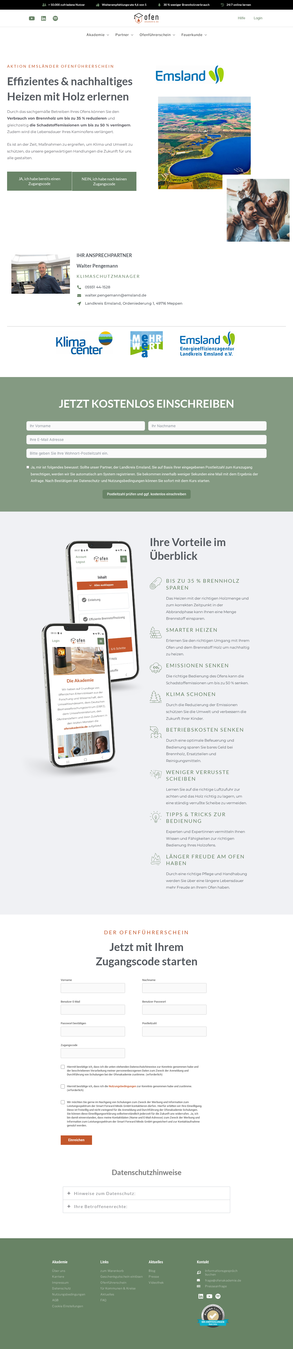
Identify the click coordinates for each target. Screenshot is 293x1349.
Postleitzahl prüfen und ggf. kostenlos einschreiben (146, 494)
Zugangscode (69, 1045)
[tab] (146, 1193)
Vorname (66, 980)
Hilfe (241, 18)
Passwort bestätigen (73, 1023)
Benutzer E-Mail (70, 1001)
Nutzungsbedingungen (122, 1086)
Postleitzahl (149, 1023)
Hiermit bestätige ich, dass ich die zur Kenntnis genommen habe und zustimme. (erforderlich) (129, 1088)
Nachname (149, 980)
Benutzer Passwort (154, 1001)
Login (258, 18)
